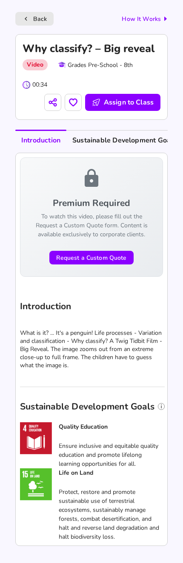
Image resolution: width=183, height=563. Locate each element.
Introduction (40, 140)
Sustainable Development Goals (124, 140)
